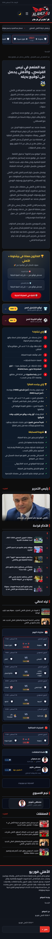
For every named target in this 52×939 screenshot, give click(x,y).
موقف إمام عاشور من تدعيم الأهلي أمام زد (19, 548)
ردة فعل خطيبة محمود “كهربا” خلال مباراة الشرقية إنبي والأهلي (19, 558)
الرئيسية (47, 51)
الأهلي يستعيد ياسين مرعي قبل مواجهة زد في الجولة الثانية (20, 578)
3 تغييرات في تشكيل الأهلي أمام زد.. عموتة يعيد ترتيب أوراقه (21, 611)
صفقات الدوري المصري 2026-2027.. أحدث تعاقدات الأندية (19, 539)
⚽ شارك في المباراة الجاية (26, 295)
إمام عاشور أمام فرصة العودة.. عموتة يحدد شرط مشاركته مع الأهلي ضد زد (18, 588)
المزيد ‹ (5, 488)
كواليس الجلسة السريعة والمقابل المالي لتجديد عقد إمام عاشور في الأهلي (21, 621)
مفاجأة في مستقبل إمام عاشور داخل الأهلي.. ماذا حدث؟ (19, 568)
